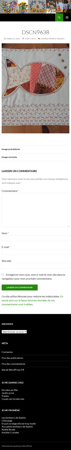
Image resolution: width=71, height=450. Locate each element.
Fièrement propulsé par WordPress (17, 446)
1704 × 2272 (30, 38)
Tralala (5, 396)
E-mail (6, 246)
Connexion (7, 352)
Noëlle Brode (8, 429)
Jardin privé (8, 393)
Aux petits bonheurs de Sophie (17, 426)
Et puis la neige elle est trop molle (19, 423)
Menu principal (67, 17)
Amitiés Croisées (10, 432)
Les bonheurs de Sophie (14, 417)
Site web (6, 260)
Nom (5, 233)
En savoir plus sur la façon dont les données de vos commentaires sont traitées (32, 300)
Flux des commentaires (13, 363)
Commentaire (10, 190)
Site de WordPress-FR (13, 369)
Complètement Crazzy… (53, 38)
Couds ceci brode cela (13, 398)
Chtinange (7, 420)
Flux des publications (12, 357)
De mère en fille (10, 390)
